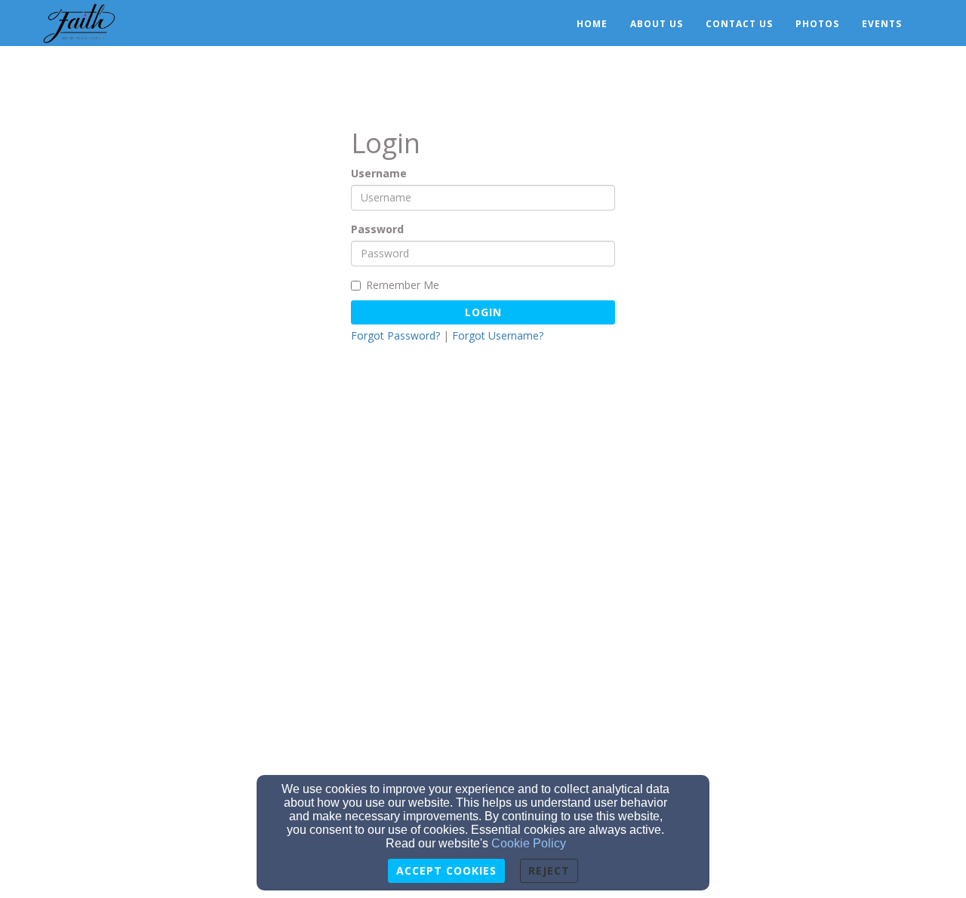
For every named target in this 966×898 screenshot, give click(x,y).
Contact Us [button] (739, 23)
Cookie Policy (528, 843)
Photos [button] (817, 23)
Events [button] (882, 23)
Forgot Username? (497, 335)
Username (379, 173)
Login (483, 312)
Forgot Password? (395, 335)
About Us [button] (656, 23)
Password (377, 229)
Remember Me (402, 285)
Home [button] (592, 23)
